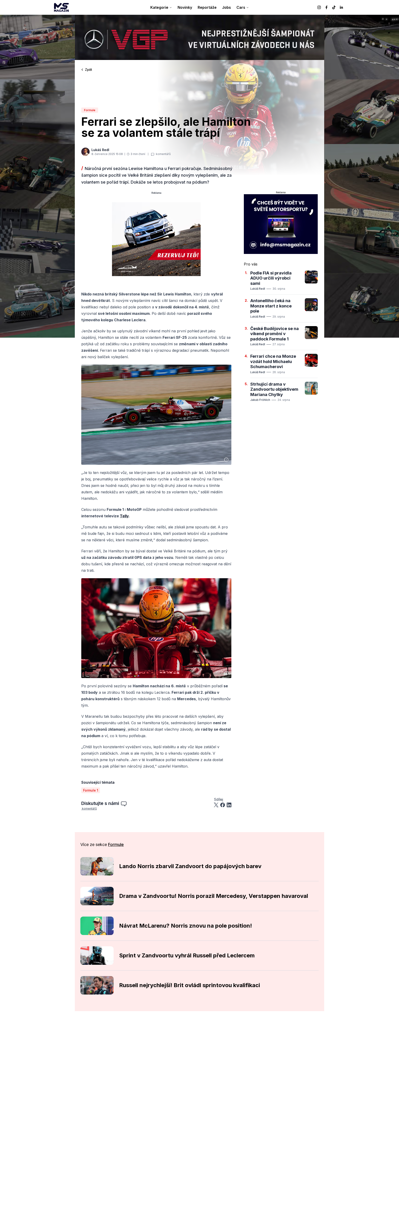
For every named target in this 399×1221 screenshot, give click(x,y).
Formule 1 (90, 790)
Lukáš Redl (257, 288)
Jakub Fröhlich (260, 400)
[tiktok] (334, 7)
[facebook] (326, 7)
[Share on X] (216, 805)
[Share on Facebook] (222, 805)
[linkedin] (341, 7)
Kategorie (159, 7)
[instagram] (319, 7)
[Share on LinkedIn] (229, 805)
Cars (240, 7)
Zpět (88, 69)
